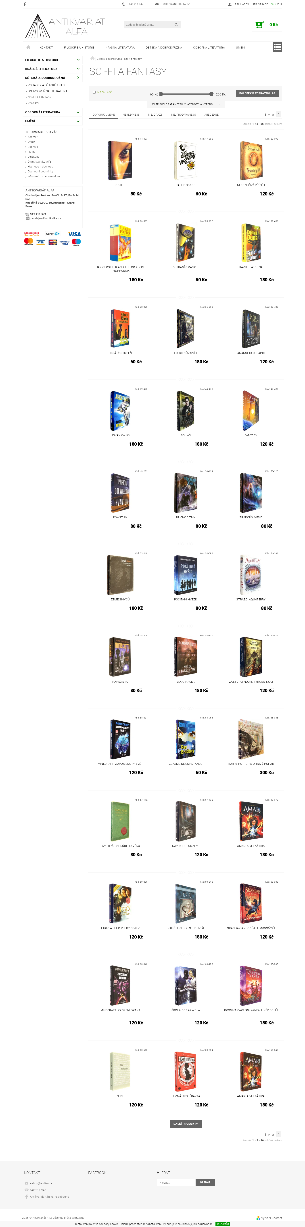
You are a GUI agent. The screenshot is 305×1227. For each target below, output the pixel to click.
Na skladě (104, 92)
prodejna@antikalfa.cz (46, 218)
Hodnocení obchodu (40, 166)
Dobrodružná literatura (47, 91)
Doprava (33, 146)
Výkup (32, 142)
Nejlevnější (132, 114)
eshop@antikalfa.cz (43, 1183)
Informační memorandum (44, 176)
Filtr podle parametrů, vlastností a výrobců (183, 104)
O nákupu (34, 156)
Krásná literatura (119, 47)
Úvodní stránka (28, 47)
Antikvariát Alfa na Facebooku (49, 1196)
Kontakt (46, 47)
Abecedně (212, 114)
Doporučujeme (104, 114)
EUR (279, 4)
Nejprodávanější (184, 114)
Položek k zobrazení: (257, 93)
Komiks (33, 103)
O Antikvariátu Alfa (39, 161)
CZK (273, 4)
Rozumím (223, 1224)
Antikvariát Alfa (39, 190)
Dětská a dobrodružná (164, 47)
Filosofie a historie (79, 47)
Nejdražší (155, 114)
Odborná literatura (209, 47)
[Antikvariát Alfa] (65, 26)
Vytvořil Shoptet (271, 1218)
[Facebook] (25, 4)
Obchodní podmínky (40, 171)
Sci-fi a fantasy (40, 97)
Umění (240, 47)
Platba (32, 151)
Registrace (260, 4)
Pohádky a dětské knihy (46, 85)
